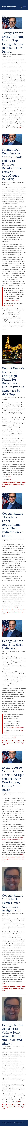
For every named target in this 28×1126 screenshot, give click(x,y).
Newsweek (4, 653)
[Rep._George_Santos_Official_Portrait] (12, 139)
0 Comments (13, 54)
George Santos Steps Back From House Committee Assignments (12, 903)
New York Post (7, 56)
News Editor (7, 184)
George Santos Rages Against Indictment (12, 644)
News (23, 54)
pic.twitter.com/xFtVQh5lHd (16, 727)
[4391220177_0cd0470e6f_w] (12, 349)
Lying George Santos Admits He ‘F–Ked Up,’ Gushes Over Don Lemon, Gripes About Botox (13, 779)
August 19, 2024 (8, 305)
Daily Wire (6, 540)
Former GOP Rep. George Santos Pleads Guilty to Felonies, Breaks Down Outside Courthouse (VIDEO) (12, 164)
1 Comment (13, 397)
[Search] (20, 7)
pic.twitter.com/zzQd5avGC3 (11, 300)
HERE (19, 128)
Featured (20, 54)
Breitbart (6, 399)
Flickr (10, 479)
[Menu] (24, 7)
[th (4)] (12, 501)
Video (23, 182)
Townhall (6, 915)
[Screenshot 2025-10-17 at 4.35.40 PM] (12, 23)
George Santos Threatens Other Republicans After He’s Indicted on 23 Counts (12, 525)
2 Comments (13, 793)
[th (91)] (12, 628)
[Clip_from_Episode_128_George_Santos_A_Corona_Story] (12, 879)
